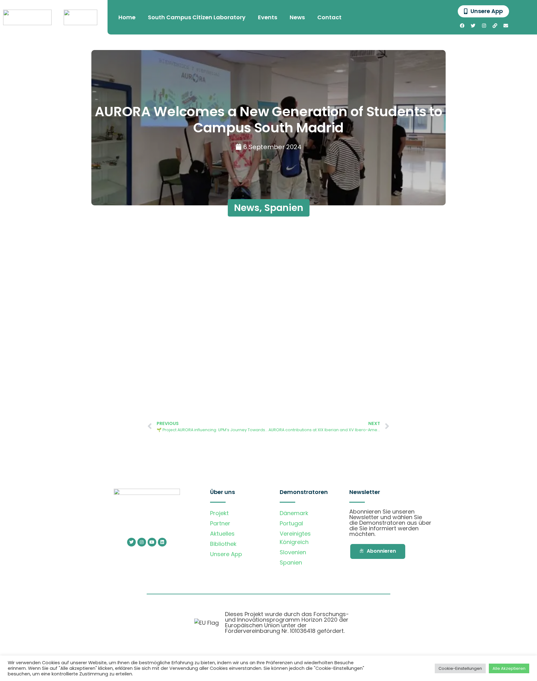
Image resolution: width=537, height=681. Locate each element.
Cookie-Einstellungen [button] (460, 668)
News (297, 17)
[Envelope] (506, 25)
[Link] (495, 25)
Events (267, 17)
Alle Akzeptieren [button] (509, 668)
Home (126, 17)
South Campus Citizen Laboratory (197, 17)
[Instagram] (484, 25)
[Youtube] (152, 542)
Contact (329, 17)
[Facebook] (462, 25)
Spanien (283, 207)
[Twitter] (473, 25)
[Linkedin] (162, 542)
